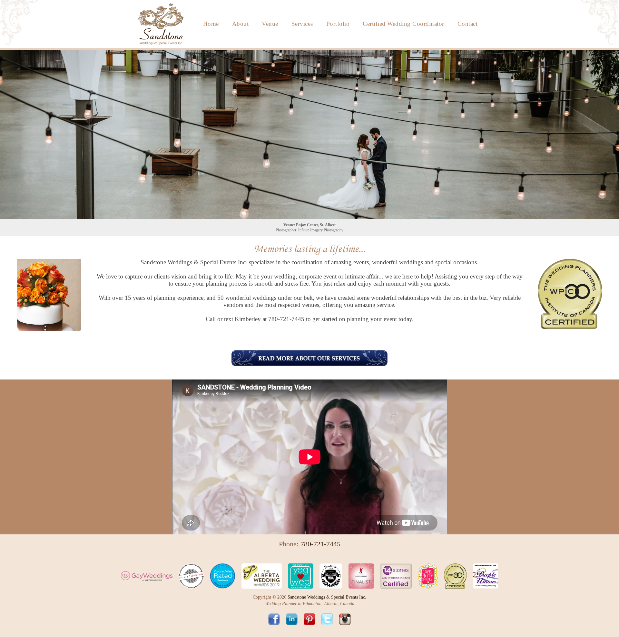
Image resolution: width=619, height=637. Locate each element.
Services (302, 23)
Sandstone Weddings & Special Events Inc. (327, 597)
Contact (467, 23)
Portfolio (338, 23)
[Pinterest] (312, 621)
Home (211, 23)
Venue (270, 23)
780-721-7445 (286, 319)
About (240, 23)
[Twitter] (329, 621)
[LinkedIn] (294, 621)
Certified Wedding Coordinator (403, 23)
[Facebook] (276, 621)
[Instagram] (345, 621)
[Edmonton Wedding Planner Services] (309, 358)
